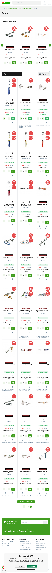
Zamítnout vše (20, 566)
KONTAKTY (22, 545)
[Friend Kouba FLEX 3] (43, 455)
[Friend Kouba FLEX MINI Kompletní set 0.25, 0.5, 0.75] (26, 295)
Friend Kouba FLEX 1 (42, 257)
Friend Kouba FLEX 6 (25, 102)
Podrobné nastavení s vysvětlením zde (26, 569)
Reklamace (38, 549)
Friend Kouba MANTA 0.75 (9, 472)
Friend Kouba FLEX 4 (42, 204)
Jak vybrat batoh (40, 545)
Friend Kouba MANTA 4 (42, 49)
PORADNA (38, 541)
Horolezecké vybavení (11, 8)
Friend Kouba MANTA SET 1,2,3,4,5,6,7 (26, 258)
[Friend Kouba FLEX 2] (9, 349)
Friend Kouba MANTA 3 (9, 257)
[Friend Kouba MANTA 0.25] (43, 402)
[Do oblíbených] (5, 122)
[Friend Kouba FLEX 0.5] (43, 349)
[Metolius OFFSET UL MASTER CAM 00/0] (26, 188)
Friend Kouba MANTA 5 (26, 471)
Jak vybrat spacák (40, 543)
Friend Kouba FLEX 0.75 (26, 365)
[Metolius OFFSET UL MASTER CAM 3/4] (43, 139)
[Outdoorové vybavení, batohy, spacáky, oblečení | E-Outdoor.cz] (2, 8)
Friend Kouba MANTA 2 (26, 49)
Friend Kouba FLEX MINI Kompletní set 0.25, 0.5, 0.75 (25, 311)
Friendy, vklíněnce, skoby (25, 8)
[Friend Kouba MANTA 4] (42, 34)
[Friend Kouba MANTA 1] (10, 34)
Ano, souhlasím (32, 566)
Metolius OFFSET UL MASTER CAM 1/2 (9, 155)
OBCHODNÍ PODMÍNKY (25, 541)
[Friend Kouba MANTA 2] (26, 34)
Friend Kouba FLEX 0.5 (43, 365)
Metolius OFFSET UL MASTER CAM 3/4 (43, 155)
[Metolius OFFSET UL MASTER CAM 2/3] (26, 139)
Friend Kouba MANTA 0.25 (43, 418)
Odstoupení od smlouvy (25, 543)
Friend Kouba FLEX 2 (9, 365)
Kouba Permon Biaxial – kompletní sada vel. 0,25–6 (42, 311)
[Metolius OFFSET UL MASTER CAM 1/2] (9, 139)
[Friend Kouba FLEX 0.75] (26, 349)
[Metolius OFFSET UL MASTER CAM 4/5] (9, 188)
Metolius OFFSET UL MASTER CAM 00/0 (26, 205)
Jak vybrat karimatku (41, 547)
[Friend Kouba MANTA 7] (43, 86)
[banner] (6, 3)
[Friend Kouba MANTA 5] (26, 455)
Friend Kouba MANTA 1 (10, 49)
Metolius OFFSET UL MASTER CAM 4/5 (9, 205)
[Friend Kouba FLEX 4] (43, 188)
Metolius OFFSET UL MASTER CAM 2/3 (26, 155)
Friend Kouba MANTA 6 (26, 418)
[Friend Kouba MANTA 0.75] (9, 455)
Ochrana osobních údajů (25, 549)
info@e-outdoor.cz (27, 531)
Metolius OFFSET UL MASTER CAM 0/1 (9, 102)
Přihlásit (45, 522)
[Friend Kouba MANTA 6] (26, 402)
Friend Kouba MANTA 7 (43, 102)
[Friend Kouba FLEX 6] (26, 86)
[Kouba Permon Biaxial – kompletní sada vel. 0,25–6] (43, 295)
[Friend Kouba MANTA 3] (9, 241)
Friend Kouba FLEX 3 (42, 471)
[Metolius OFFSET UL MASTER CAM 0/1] (9, 86)
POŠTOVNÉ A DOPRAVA (25, 547)
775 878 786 (11, 531)
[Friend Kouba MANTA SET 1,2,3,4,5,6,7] (26, 241)
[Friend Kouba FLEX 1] (43, 241)
